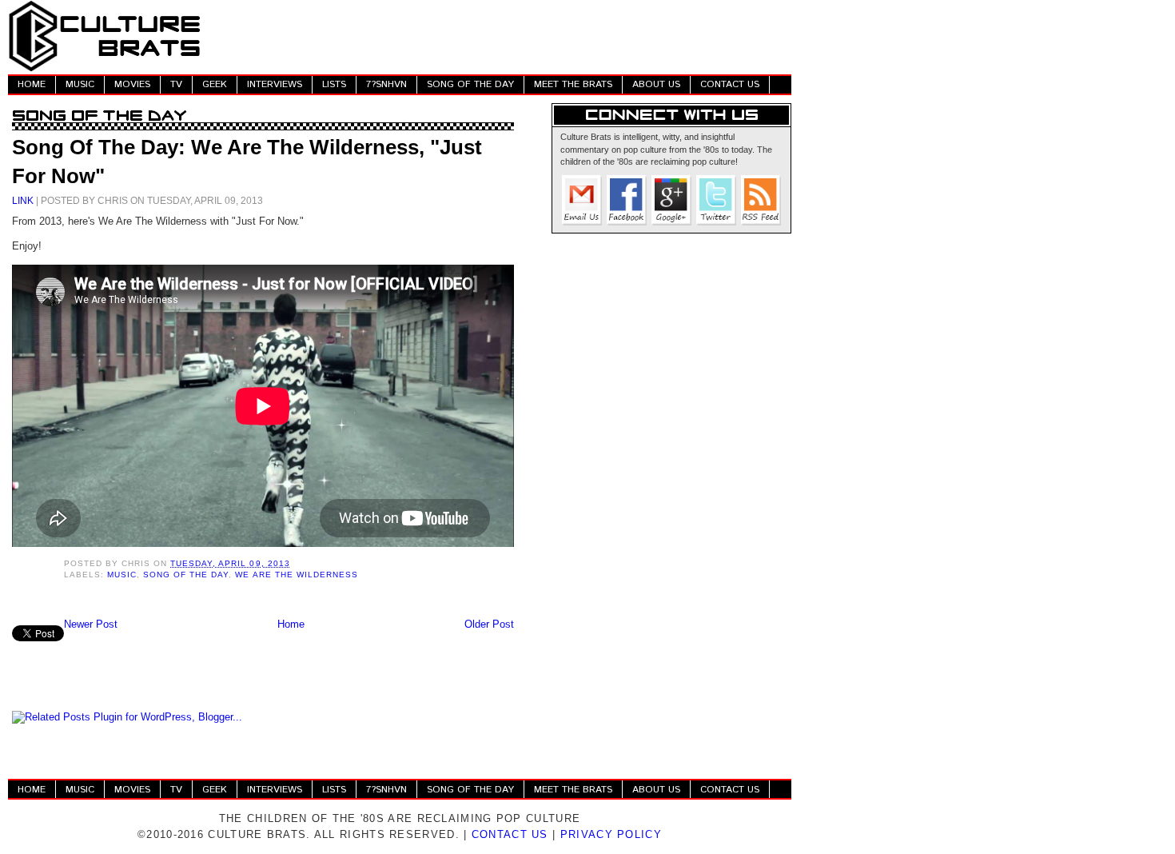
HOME (32, 84)
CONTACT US (729, 84)
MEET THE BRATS (573, 84)
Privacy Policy (611, 834)
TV (176, 84)
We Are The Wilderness (296, 574)
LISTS (334, 84)
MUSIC (80, 84)
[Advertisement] (500, 36)
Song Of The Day (186, 574)
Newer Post (91, 624)
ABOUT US (656, 84)
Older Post (489, 624)
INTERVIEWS (274, 84)
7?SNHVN (386, 84)
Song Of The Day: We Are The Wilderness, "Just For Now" (247, 161)
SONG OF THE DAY (470, 84)
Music (122, 574)
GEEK (214, 84)
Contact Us (510, 834)
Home (291, 624)
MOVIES (132, 84)
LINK (23, 200)
